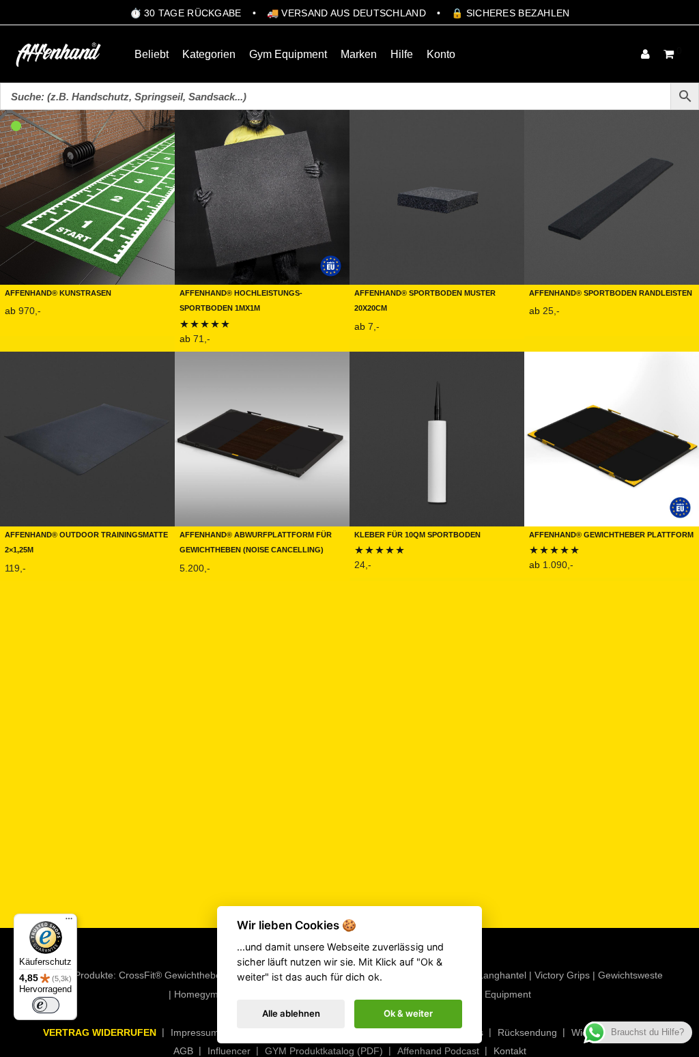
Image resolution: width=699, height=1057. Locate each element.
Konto (441, 54)
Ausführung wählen (47, 326)
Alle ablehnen (291, 1013)
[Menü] (69, 922)
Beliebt (151, 54)
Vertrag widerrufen (99, 1032)
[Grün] (16, 126)
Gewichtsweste (630, 975)
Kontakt (510, 1050)
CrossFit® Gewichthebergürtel (184, 975)
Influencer (229, 1050)
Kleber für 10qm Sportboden (417, 533)
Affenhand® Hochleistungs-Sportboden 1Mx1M (241, 299)
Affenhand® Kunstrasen (58, 292)
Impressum (195, 1032)
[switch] (45, 1005)
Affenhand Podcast (438, 1050)
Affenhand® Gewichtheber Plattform (611, 533)
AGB (183, 1050)
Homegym (196, 994)
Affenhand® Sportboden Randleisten (610, 292)
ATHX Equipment (494, 994)
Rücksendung (527, 1032)
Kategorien (209, 54)
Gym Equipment (288, 54)
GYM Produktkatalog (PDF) (324, 1050)
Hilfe (401, 54)
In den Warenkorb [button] (42, 571)
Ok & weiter (408, 1013)
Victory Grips (562, 975)
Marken (359, 54)
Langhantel (502, 975)
